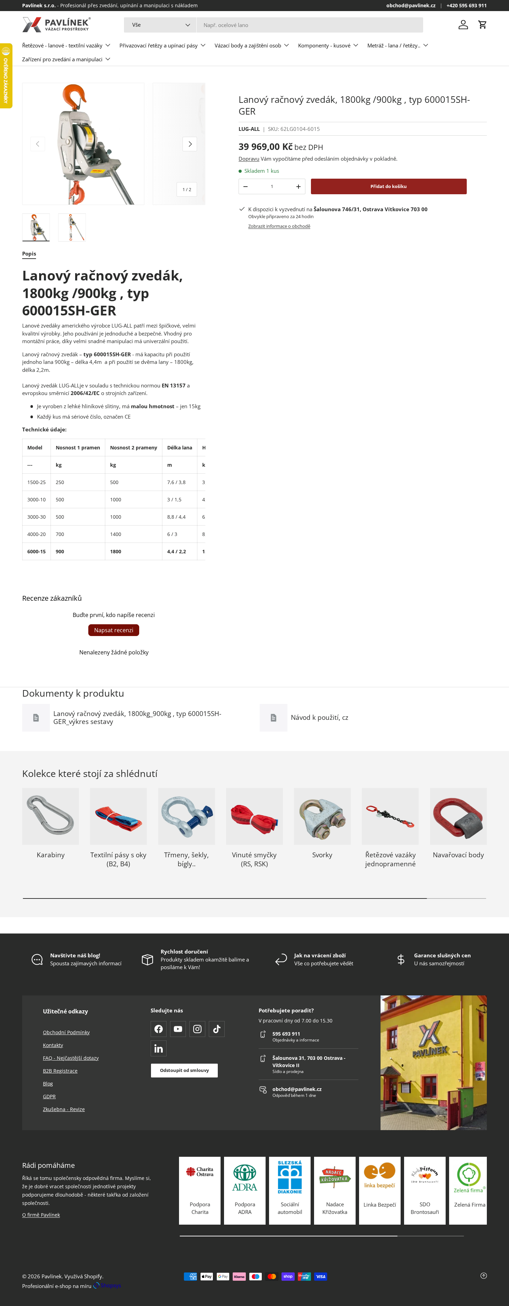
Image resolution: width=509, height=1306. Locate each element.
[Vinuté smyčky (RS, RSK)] (254, 816)
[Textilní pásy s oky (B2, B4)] (118, 816)
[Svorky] (322, 816)
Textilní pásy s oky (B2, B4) (118, 859)
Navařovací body (458, 854)
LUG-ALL (249, 128)
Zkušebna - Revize (64, 1109)
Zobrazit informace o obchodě (279, 226)
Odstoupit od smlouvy (184, 1070)
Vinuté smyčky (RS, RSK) (254, 859)
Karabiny (51, 854)
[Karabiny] (50, 816)
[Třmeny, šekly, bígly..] (186, 816)
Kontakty (53, 1045)
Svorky (322, 854)
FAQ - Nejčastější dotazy (71, 1058)
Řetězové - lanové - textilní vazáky (62, 45)
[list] (113, 144)
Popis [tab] (29, 253)
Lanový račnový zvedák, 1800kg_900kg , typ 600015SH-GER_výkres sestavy (137, 717)
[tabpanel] (113, 413)
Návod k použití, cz (319, 717)
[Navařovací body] (458, 816)
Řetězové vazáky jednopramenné (390, 859)
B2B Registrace (60, 1070)
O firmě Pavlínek (41, 1214)
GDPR (49, 1096)
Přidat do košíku (388, 186)
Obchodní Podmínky (66, 1032)
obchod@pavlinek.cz (411, 5)
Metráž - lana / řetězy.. (393, 45)
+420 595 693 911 (467, 5)
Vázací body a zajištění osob (248, 45)
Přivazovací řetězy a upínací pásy (158, 45)
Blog (48, 1083)
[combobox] (273, 25)
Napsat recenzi (113, 630)
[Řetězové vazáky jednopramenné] (390, 816)
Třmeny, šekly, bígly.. (186, 859)
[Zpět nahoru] (409, 1281)
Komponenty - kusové (324, 45)
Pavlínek (52, 1276)
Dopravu (249, 158)
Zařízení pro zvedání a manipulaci (62, 59)
